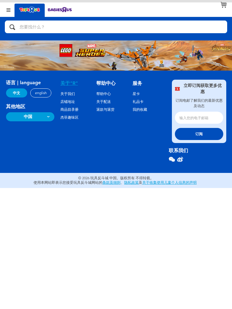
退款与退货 (105, 109)
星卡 (136, 94)
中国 (28, 116)
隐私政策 (131, 182)
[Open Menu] (8, 9)
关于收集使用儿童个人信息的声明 (169, 182)
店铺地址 (67, 102)
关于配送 (103, 102)
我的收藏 (140, 109)
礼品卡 (138, 102)
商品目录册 (69, 109)
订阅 (199, 134)
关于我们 (67, 94)
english (41, 93)
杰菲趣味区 (69, 117)
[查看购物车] (223, 4)
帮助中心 (103, 94)
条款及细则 (111, 182)
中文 (16, 93)
